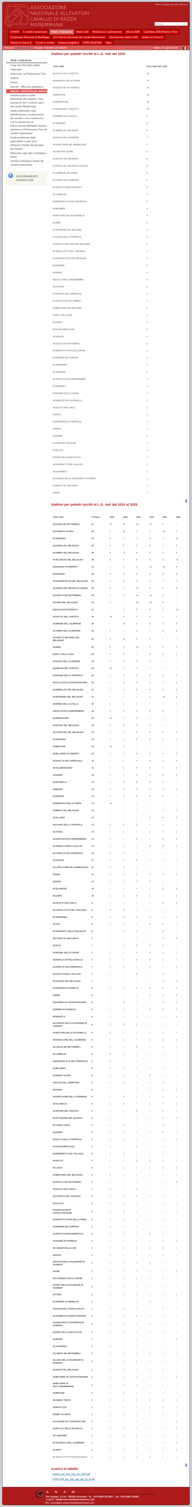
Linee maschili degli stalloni (25, 65)
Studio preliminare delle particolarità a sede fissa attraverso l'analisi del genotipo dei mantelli (27, 143)
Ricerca (184, 4)
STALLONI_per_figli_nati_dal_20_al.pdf (73, 1479)
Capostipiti (16, 69)
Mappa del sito (170, 4)
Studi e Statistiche (24, 48)
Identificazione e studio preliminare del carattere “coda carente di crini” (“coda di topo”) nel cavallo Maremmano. (27, 101)
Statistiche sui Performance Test (28, 73)
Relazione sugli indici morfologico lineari (28, 155)
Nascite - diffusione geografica (26, 86)
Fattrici (14, 82)
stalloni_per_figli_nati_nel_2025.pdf (71, 1474)
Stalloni (14, 78)
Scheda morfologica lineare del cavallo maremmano (27, 163)
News (158, 4)
